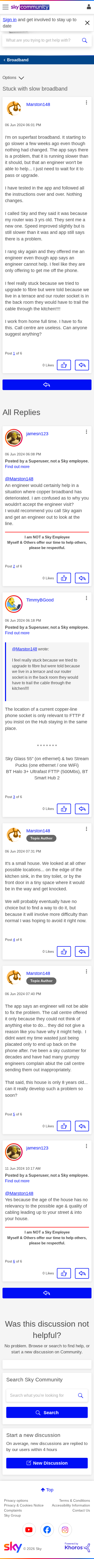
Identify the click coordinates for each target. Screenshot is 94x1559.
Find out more (17, 466)
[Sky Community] (30, 7)
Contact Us (81, 1510)
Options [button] (9, 77)
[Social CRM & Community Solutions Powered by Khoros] (77, 1547)
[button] (86, 102)
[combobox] (42, 40)
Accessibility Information (71, 1505)
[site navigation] (6, 7)
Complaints (13, 1510)
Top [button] (49, 1489)
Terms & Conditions (74, 1500)
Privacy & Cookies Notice (24, 1505)
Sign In (87, 8)
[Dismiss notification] (87, 23)
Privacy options (16, 1500)
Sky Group (12, 1515)
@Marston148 (19, 478)
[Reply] (82, 365)
